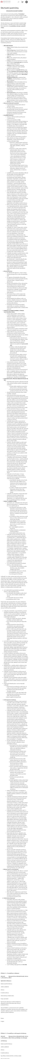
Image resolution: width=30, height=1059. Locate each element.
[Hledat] (18, 2)
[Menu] (26, 2)
